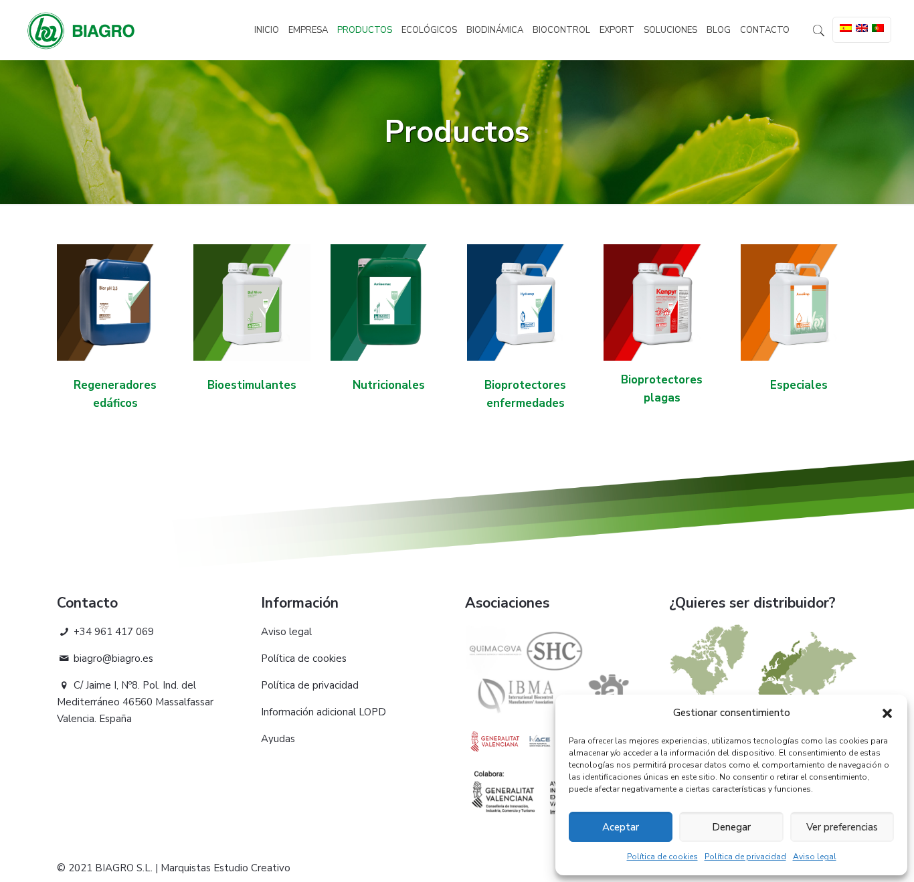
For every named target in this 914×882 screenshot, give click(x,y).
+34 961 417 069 (112, 631)
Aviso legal (814, 856)
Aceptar (620, 827)
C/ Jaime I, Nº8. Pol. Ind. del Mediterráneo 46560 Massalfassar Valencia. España (135, 702)
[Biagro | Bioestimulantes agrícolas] (81, 30)
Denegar (731, 827)
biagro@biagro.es (112, 658)
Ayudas (278, 738)
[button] (887, 713)
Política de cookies (662, 856)
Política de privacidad (745, 856)
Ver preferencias (842, 827)
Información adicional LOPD (323, 712)
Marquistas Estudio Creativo (225, 868)
